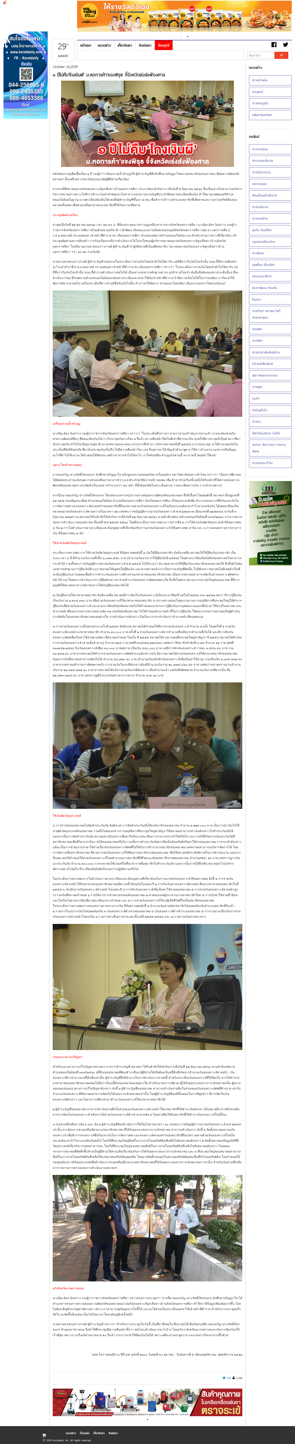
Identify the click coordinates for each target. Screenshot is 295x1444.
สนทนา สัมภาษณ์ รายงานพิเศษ (269, 447)
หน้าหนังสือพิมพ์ (262, 363)
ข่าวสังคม (258, 253)
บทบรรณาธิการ (262, 276)
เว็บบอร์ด (84, 1433)
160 (229, 1378)
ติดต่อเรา (145, 45)
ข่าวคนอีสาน (260, 218)
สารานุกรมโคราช (262, 160)
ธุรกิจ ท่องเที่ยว (262, 230)
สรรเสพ (257, 329)
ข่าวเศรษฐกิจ (260, 103)
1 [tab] (181, 36)
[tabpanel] (184, 16)
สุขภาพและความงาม (265, 375)
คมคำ (256, 398)
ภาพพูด (257, 386)
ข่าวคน (256, 421)
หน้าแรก (85, 45)
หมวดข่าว (104, 45)
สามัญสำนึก (259, 410)
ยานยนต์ (257, 91)
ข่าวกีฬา (257, 340)
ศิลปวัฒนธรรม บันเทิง (266, 433)
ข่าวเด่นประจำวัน (262, 463)
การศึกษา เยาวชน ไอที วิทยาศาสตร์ (266, 314)
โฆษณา (256, 299)
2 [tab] (188, 36)
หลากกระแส (259, 184)
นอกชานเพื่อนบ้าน (263, 241)
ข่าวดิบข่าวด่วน (261, 172)
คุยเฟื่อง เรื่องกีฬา (263, 264)
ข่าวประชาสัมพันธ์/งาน (266, 352)
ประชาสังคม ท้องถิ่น (264, 287)
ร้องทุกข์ (163, 45)
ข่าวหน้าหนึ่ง (259, 80)
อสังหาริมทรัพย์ (262, 115)
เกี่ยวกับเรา (125, 45)
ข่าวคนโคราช (260, 207)
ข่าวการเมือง (260, 149)
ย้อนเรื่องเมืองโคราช (264, 195)
